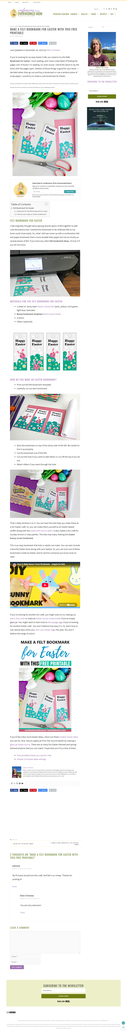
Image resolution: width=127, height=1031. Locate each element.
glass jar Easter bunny (20, 744)
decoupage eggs (55, 622)
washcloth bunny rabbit (42, 530)
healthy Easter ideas (68, 736)
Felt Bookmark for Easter (23, 208)
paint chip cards (17, 618)
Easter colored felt (45, 306)
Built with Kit (102, 101)
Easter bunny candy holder (48, 618)
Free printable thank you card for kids (34, 755)
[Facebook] (12, 783)
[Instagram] (17, 783)
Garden (73, 14)
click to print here (52, 314)
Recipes (103, 14)
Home (9, 2)
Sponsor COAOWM (61, 14)
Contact (17, 2)
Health (84, 14)
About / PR (25, 2)
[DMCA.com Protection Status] (11, 1013)
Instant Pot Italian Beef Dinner (23, 843)
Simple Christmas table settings (31, 759)
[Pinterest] (20, 783)
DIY (112, 14)
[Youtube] (22, 783)
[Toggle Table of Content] (45, 204)
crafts (16, 26)
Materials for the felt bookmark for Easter (32, 211)
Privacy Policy (36, 2)
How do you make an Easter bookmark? (31, 214)
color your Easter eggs (45, 629)
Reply (14, 886)
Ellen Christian (53, 50)
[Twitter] (14, 783)
